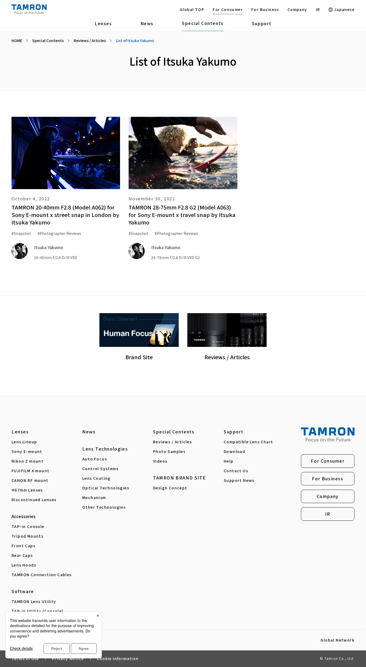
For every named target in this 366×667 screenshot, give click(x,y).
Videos (160, 461)
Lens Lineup (24, 441)
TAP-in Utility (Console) (38, 611)
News (147, 23)
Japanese (343, 9)
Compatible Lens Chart (248, 441)
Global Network (337, 640)
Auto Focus (94, 459)
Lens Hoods (24, 565)
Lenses (103, 23)
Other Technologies (104, 507)
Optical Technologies (105, 487)
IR (318, 9)
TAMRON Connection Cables (42, 574)
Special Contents (202, 23)
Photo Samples (169, 451)
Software (23, 591)
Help (229, 461)
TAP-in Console (28, 526)
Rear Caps (22, 555)
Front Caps (23, 545)
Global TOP (192, 9)
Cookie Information (118, 658)
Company (297, 9)
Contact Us (236, 470)
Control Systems (100, 468)
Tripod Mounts (27, 536)
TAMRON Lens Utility (34, 601)
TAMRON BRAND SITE (179, 477)
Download (234, 451)
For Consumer (228, 9)
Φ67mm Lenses (27, 490)
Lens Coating (96, 478)
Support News (239, 480)
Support (261, 23)
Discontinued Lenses (34, 499)
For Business (265, 9)
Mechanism (94, 497)
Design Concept (170, 487)
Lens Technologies (105, 448)
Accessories (24, 516)
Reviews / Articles (172, 441)
